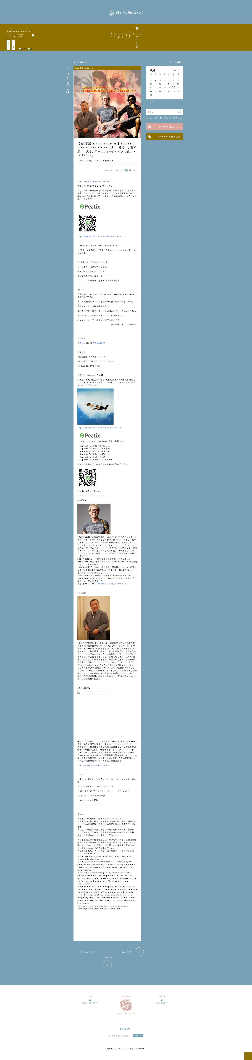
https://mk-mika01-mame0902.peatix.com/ (99, 236)
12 (160, 84)
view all (107, 957)
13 (165, 84)
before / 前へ (88, 952)
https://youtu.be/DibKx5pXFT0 (93, 181)
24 (151, 91)
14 (169, 84)
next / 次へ (127, 952)
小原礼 (80, 343)
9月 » (177, 102)
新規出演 (13, 45)
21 (169, 87)
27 (165, 91)
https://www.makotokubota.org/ (94, 765)
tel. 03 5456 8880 (14, 37)
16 (178, 84)
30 (178, 91)
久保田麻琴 (100, 343)
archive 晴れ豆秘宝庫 (169, 137)
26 (160, 91)
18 (156, 87)
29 (174, 91)
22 (174, 87)
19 (160, 87)
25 (156, 91)
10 (151, 84)
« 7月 (151, 102)
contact (9, 45)
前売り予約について (169, 127)
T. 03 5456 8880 (119, 1036)
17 (151, 87)
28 (169, 91)
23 (178, 87)
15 (174, 84)
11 (156, 84)
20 (165, 87)
